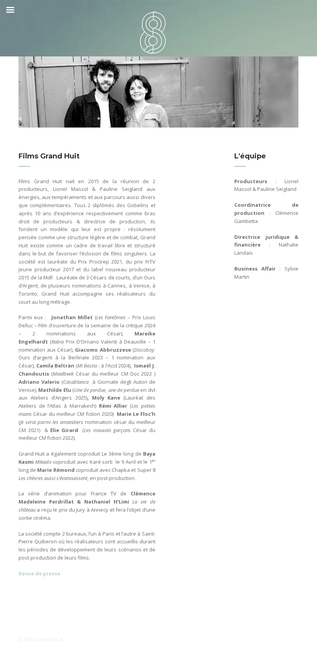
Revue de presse (39, 573)
